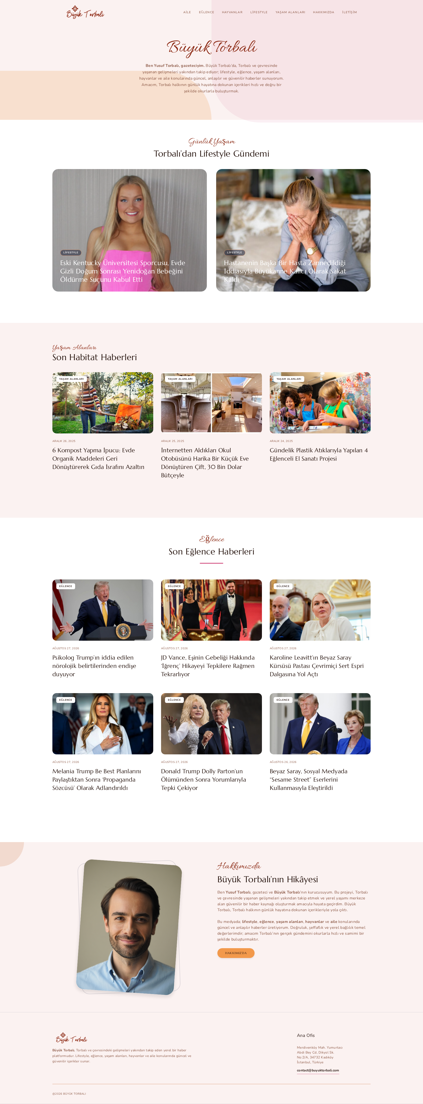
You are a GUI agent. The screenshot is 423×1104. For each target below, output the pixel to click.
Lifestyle (259, 12)
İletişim (349, 12)
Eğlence (206, 12)
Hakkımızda (323, 12)
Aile (187, 12)
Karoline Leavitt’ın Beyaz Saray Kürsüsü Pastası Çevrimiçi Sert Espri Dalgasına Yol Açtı (317, 666)
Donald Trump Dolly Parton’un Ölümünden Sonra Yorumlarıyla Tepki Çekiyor (203, 780)
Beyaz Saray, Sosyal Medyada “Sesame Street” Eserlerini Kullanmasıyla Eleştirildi (309, 780)
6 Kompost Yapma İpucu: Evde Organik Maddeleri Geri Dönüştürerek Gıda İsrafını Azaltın (98, 459)
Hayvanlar (232, 12)
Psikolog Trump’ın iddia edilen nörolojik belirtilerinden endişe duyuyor (94, 666)
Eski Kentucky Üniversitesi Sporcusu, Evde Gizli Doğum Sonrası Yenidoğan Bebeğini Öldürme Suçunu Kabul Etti (122, 271)
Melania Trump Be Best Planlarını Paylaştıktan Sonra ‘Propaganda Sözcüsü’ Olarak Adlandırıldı (96, 780)
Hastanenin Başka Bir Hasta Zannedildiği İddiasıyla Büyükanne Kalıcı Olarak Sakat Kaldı (285, 271)
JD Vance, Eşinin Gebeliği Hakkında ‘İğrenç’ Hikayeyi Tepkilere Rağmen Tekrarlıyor (208, 666)
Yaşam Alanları (291, 12)
